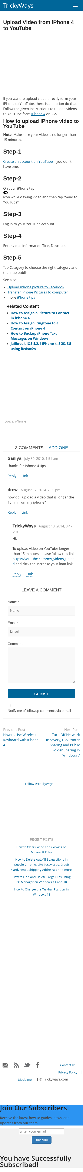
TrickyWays (18, 5)
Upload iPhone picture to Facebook (35, 287)
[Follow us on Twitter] (27, 1065)
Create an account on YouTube (28, 161)
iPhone (20, 421)
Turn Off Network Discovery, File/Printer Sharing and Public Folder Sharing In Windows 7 (62, 745)
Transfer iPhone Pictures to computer (37, 292)
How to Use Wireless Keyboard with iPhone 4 (21, 739)
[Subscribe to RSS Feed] (16, 1065)
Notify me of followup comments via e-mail (39, 711)
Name (13, 602)
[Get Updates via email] (5, 1065)
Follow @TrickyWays (39, 784)
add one (58, 447)
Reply (12, 475)
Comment (15, 644)
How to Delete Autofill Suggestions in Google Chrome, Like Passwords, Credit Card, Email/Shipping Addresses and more (41, 864)
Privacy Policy (67, 1072)
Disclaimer (25, 1080)
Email (13, 623)
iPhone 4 (38, 114)
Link (24, 475)
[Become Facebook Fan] (38, 1065)
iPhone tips (26, 297)
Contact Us (68, 1065)
